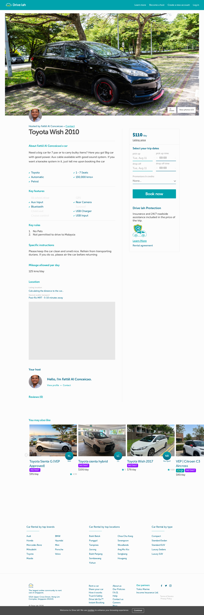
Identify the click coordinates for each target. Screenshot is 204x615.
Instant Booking (96, 602)
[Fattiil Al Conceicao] (35, 381)
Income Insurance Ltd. (147, 592)
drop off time (162, 163)
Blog (115, 606)
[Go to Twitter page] (166, 585)
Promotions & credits (143, 176)
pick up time (162, 153)
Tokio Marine (143, 589)
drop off (137, 164)
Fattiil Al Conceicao (52, 126)
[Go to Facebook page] (161, 585)
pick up (136, 153)
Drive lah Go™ (96, 599)
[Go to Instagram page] (170, 585)
